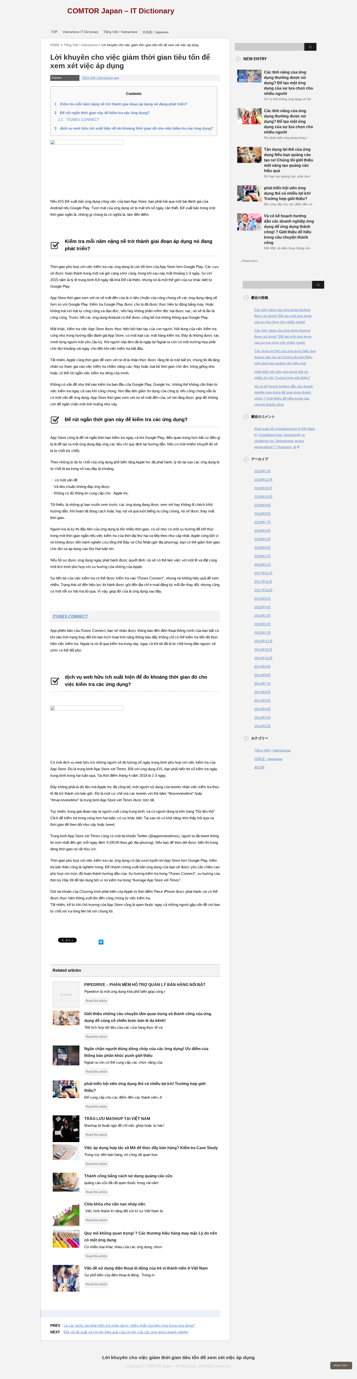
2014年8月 (262, 675)
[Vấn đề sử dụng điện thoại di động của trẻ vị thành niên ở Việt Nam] (66, 1290)
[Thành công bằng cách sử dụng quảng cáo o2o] (66, 1190)
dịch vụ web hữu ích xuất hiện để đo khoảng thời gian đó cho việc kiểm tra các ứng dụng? (133, 128)
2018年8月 (262, 514)
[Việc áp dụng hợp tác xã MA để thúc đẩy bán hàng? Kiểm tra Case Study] (66, 1158)
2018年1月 (262, 565)
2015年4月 (262, 607)
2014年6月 (262, 692)
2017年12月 (263, 573)
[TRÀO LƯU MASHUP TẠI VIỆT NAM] (66, 1140)
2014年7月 (262, 683)
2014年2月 (262, 726)
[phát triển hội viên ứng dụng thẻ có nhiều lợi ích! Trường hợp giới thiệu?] (66, 1096)
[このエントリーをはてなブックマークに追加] (101, 941)
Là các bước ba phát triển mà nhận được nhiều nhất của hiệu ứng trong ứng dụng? (129, 1325)
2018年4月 (262, 548)
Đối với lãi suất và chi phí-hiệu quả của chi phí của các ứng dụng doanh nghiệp (126, 1332)
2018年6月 (262, 531)
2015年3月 (262, 616)
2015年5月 (262, 599)
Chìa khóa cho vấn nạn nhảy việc (114, 1204)
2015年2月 (262, 624)
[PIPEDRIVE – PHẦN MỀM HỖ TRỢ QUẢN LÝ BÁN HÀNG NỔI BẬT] (66, 1006)
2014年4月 (262, 709)
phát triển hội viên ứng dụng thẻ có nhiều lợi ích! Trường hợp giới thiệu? (287, 193)
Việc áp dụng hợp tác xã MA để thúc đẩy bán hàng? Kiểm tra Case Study (151, 1148)
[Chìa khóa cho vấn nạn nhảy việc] (66, 1226)
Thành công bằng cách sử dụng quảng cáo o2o (128, 1176)
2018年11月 (263, 488)
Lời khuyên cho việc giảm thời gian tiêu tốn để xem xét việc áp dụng (178, 1357)
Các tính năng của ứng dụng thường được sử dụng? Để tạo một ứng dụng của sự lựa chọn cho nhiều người (288, 83)
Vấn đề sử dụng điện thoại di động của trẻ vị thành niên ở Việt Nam (146, 1268)
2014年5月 (262, 700)
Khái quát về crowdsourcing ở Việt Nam (284, 429)
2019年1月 (262, 471)
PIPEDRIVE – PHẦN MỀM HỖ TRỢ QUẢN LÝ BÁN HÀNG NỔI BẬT (144, 985)
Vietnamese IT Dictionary (80, 32)
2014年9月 (262, 667)
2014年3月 (262, 717)
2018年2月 (262, 556)
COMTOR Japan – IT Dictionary (120, 11)
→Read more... (249, 261)
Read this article (96, 1001)
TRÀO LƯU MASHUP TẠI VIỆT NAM (117, 1119)
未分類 (259, 767)
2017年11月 (263, 582)
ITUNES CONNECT (78, 119)
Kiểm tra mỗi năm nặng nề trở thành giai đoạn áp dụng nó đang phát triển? (120, 104)
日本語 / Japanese (156, 32)
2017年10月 (263, 590)
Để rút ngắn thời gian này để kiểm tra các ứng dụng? (102, 113)
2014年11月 (263, 650)
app (116, 78)
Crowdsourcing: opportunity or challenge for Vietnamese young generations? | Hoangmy (279, 441)
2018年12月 (263, 480)
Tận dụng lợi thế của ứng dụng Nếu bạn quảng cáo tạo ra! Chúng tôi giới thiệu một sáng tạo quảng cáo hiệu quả (288, 160)
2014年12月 (263, 641)
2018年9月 (262, 505)
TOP (54, 32)
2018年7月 (262, 522)
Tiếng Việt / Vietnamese (120, 32)
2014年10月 (263, 658)
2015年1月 (262, 633)
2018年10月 (263, 497)
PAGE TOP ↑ (341, 1365)
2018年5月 (262, 539)
